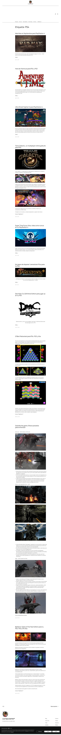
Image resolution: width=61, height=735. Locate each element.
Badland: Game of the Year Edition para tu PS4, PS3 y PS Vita (29, 627)
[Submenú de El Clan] (36, 21)
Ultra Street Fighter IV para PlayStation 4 (29, 107)
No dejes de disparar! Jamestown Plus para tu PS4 (30, 265)
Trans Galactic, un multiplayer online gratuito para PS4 (30, 146)
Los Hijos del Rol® (30, 3)
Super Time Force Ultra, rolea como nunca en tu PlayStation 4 (29, 226)
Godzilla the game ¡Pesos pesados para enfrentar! (27, 426)
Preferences (40, 731)
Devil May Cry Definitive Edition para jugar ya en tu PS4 (30, 294)
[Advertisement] (28, 13)
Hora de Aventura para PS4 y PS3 (26, 69)
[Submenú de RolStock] (41, 21)
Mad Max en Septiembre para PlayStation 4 (30, 33)
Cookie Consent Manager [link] (4, 728)
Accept (56, 731)
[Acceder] (55, 14)
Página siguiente (55, 706)
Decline (48, 731)
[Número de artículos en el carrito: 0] (58, 14)
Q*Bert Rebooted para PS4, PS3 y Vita (28, 336)
